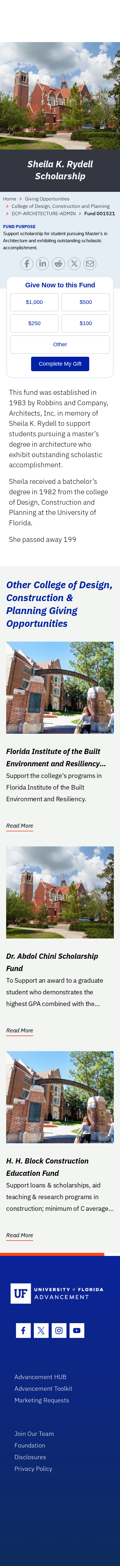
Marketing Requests (41, 1400)
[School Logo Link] (57, 1294)
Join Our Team (34, 1433)
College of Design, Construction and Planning (61, 206)
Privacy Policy (33, 1468)
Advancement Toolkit (43, 1388)
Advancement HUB (40, 1377)
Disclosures (30, 1457)
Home (9, 199)
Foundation (29, 1445)
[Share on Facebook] (28, 265)
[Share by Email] (91, 265)
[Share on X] (76, 265)
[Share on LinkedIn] (44, 265)
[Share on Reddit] (60, 265)
